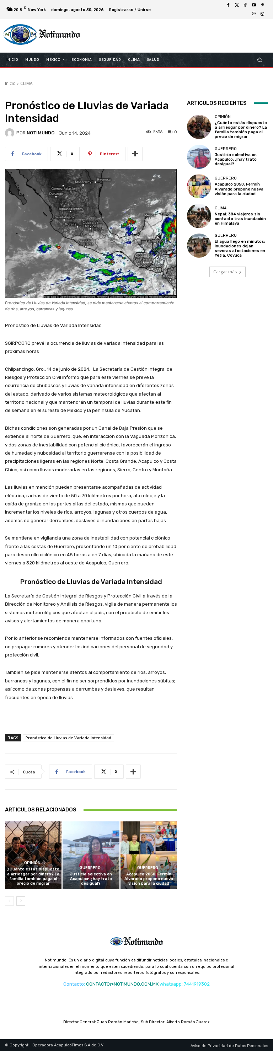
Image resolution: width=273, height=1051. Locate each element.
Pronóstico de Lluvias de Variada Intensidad (68, 737)
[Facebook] (228, 5)
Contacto (73, 984)
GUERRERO (90, 868)
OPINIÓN (32, 863)
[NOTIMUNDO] (10, 133)
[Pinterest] (262, 5)
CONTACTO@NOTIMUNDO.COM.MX (122, 984)
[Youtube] (254, 5)
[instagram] (262, 14)
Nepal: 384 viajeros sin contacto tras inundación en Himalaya (240, 219)
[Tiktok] (245, 5)
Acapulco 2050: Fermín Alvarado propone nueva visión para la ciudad (148, 879)
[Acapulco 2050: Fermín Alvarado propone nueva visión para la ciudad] (149, 855)
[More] (135, 154)
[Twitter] (236, 5)
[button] (260, 59)
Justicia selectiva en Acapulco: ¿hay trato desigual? (91, 879)
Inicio (10, 83)
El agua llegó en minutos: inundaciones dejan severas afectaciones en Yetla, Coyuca (240, 248)
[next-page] (20, 901)
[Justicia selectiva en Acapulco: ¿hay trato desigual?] (91, 855)
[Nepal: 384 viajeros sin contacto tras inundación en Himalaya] (199, 216)
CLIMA (26, 83)
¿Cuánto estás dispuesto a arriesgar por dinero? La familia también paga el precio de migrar (33, 876)
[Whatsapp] (254, 14)
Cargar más (225, 272)
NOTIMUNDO (40, 132)
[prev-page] (9, 901)
